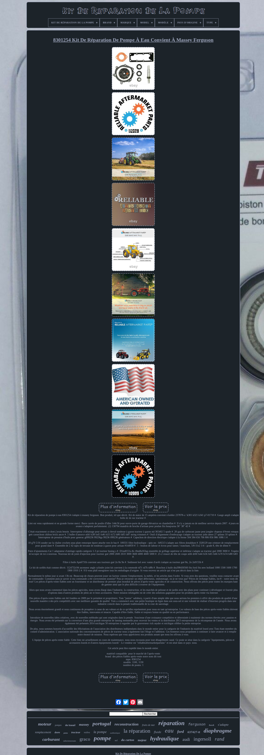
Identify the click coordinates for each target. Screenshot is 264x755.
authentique (115, 733)
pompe (102, 738)
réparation (171, 723)
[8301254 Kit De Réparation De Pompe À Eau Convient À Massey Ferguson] (133, 69)
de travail (70, 725)
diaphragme (218, 730)
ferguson (196, 724)
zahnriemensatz (69, 741)
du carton (127, 740)
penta (66, 733)
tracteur (75, 732)
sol (116, 740)
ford (180, 731)
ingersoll (202, 739)
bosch (211, 725)
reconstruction (126, 724)
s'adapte (223, 724)
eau (169, 730)
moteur (44, 724)
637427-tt (193, 732)
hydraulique (164, 738)
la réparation (137, 731)
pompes (58, 725)
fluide (157, 732)
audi (186, 739)
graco (85, 739)
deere (57, 732)
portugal (101, 723)
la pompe (100, 732)
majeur (142, 740)
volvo (87, 732)
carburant (51, 739)
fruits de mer (148, 725)
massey (84, 724)
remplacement (43, 732)
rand (219, 739)
